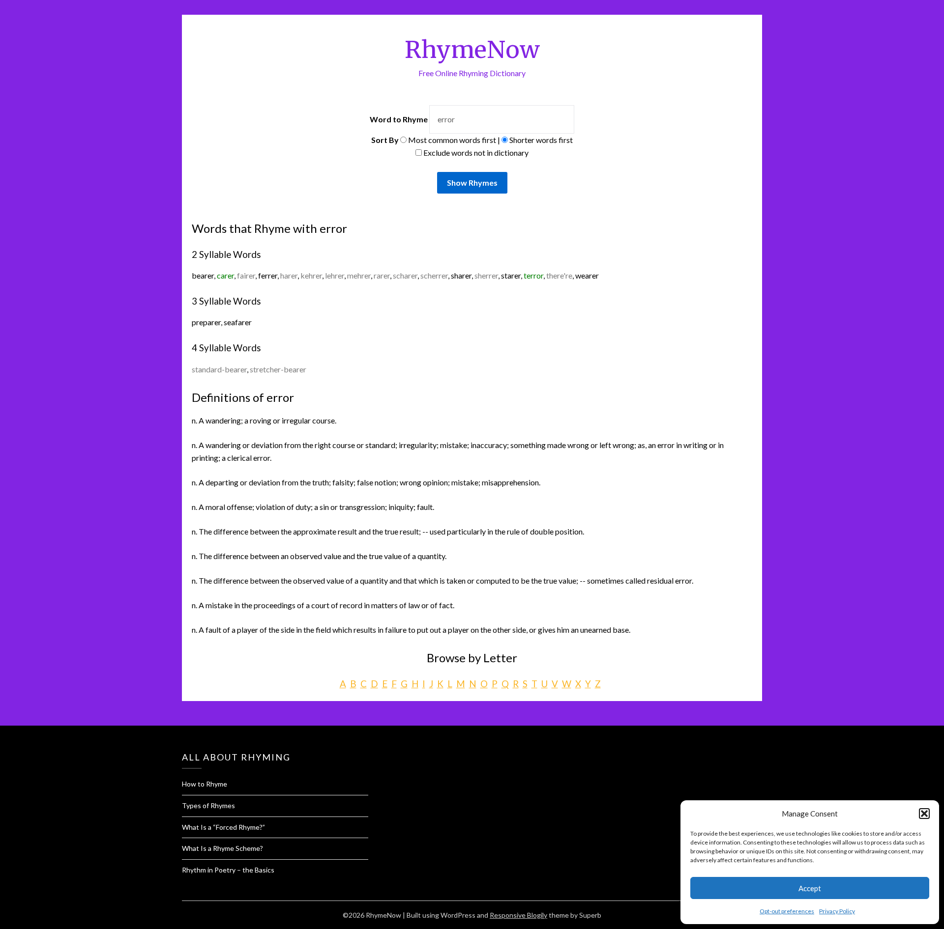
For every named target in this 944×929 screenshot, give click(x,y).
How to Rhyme (204, 784)
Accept (809, 888)
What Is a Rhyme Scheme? (222, 848)
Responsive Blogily (518, 915)
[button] (924, 813)
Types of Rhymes (208, 805)
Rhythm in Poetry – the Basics (228, 870)
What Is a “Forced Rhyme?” (223, 827)
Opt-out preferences (787, 911)
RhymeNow (472, 49)
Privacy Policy (837, 911)
